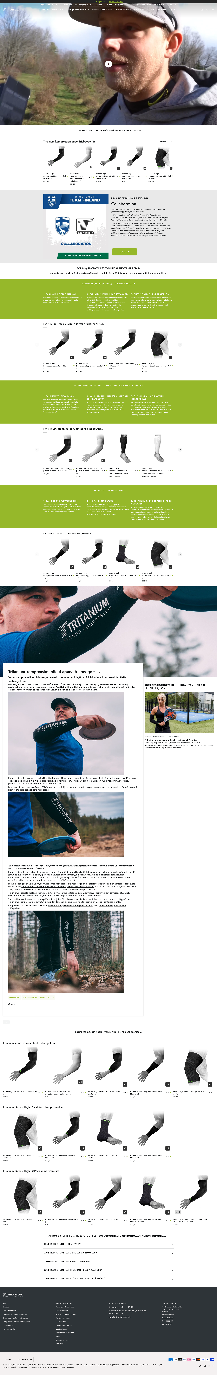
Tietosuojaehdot (112, 1365)
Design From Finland (64, 1325)
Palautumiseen (47, 997)
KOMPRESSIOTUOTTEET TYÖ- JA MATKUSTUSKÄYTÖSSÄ (74, 1278)
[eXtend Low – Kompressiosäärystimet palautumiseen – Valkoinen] (158, 449)
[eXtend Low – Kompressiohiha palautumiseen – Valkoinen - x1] (82, 158)
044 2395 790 (167, 1317)
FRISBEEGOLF (14, 997)
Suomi (173, 5)
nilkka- (98, 899)
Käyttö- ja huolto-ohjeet (66, 1314)
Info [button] (5, 1303)
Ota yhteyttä (8, 1325)
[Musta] (110, 479)
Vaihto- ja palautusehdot (89, 1365)
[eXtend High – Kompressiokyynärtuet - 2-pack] (66, 1195)
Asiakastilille (116, 1)
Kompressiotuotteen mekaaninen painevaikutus (32, 872)
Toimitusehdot (67, 1365)
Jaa (13, 1004)
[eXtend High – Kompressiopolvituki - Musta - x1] (161, 158)
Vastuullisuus (61, 1329)
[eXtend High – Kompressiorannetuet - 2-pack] (108, 1195)
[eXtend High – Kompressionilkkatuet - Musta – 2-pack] (151, 1195)
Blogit (58, 1336)
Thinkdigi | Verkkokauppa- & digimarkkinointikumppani (46, 1367)
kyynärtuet (125, 899)
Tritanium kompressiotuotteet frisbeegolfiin (69, 142)
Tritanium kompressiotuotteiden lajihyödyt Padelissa (171, 740)
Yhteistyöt (60, 1344)
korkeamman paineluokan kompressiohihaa (70, 905)
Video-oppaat (62, 1311)
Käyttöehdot (128, 1365)
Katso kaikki (166, 142)
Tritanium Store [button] (64, 1303)
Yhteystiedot (51, 1365)
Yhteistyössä (10, 1367)
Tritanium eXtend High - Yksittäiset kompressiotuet (33, 1107)
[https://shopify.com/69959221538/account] (209, 1366)
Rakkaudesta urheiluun (65, 1333)
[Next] (180, 345)
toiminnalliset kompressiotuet (110, 893)
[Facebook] (200, 1366)
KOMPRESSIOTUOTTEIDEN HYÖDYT (62, 1244)
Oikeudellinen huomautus (150, 1365)
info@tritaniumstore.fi (120, 1317)
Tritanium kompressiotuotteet (15, 1314)
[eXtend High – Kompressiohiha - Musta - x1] (55, 158)
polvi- (106, 899)
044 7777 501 (167, 1321)
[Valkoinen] (114, 479)
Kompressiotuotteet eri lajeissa (15, 1318)
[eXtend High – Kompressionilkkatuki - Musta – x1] (125, 554)
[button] (53, 10)
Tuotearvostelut (9, 1311)
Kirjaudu (6, 1307)
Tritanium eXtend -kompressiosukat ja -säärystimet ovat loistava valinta (57, 886)
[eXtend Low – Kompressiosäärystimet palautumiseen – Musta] (125, 449)
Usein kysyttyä (35, 1365)
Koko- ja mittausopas (65, 1307)
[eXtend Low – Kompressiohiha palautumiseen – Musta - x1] (59, 449)
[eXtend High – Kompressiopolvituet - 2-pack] (23, 1195)
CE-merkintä (61, 1322)
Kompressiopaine (63, 1318)
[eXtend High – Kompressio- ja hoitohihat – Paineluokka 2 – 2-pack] (193, 1195)
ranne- (113, 899)
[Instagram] (205, 1366)
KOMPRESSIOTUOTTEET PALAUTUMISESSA (66, 1261)
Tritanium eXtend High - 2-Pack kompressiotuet (31, 1171)
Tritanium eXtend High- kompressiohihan (41, 865)
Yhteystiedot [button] (169, 1303)
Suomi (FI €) (159, 5)
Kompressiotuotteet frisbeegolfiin (16, 1322)
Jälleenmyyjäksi (9, 1329)
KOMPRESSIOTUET (30, 997)
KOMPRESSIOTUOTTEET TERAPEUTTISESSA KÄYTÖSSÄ (73, 1270)
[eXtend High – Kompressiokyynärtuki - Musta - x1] (108, 158)
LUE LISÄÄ (124, 252)
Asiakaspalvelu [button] (117, 1303)
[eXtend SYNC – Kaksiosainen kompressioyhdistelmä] (118, 479)
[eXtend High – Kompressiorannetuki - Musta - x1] (134, 158)
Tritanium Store (13, 1365)
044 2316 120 (167, 1324)
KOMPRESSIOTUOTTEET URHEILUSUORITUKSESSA (70, 1252)
